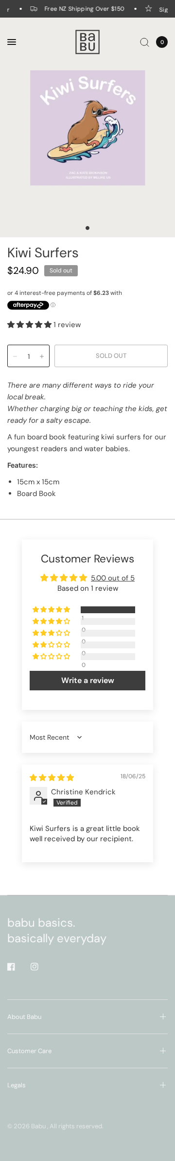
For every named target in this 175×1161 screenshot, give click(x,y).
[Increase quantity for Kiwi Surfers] (42, 356)
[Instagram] (41, 966)
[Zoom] (87, 127)
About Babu (24, 1017)
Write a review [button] (87, 680)
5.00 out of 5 (113, 578)
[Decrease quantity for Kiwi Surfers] (15, 356)
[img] (52, 778)
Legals (16, 1085)
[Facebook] (18, 966)
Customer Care (29, 1051)
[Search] (145, 42)
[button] (30, 325)
